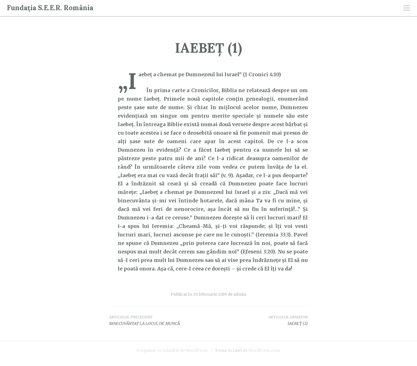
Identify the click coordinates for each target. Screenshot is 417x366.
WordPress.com (264, 350)
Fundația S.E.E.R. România (50, 7)
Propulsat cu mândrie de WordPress (172, 350)
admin (239, 294)
